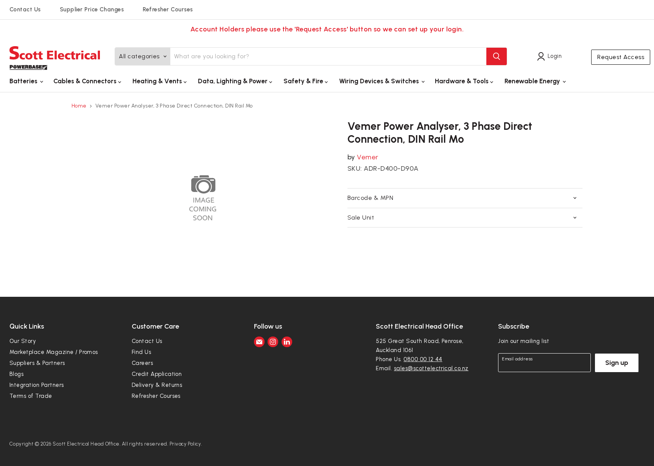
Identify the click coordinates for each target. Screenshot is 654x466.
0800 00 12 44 (422, 359)
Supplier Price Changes (92, 9)
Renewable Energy (533, 81)
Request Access (620, 57)
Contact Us (25, 9)
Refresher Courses (168, 9)
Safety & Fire (304, 81)
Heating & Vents (158, 81)
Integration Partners (36, 385)
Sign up (616, 362)
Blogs (16, 374)
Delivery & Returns (157, 385)
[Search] (496, 56)
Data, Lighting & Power (233, 81)
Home (79, 106)
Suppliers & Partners (37, 363)
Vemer (367, 157)
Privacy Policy (185, 444)
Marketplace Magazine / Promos (53, 352)
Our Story (22, 341)
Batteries (24, 81)
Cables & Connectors (85, 81)
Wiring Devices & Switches (379, 81)
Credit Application (157, 374)
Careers (142, 363)
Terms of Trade (30, 396)
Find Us (141, 352)
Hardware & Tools (462, 81)
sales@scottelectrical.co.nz (431, 368)
